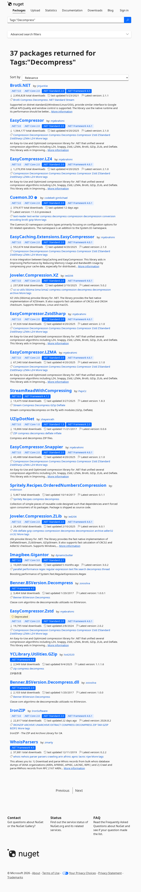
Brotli (16, 99)
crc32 (13, 534)
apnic (75, 756)
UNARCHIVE (42, 724)
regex (42, 569)
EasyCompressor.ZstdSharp (38, 313)
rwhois (25, 756)
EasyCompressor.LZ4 (31, 159)
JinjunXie (42, 85)
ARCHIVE (29, 724)
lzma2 (44, 289)
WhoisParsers (24, 742)
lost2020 (69, 654)
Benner (17, 597)
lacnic (82, 756)
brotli (25, 219)
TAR (99, 724)
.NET (51, 99)
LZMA (26, 138)
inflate (57, 433)
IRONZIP (18, 724)
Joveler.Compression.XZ (34, 275)
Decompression (39, 135)
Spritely (17, 499)
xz (14, 289)
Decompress (40, 99)
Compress (26, 99)
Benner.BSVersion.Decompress (41, 583)
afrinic (67, 756)
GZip (53, 405)
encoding (15, 219)
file (76, 569)
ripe (88, 756)
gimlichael (61, 197)
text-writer (33, 216)
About (36, 873)
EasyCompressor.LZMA (33, 352)
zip (15, 668)
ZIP (15, 433)
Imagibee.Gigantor (29, 554)
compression (75, 216)
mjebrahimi (57, 120)
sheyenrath (47, 419)
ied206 (69, 275)
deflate (49, 433)
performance (30, 569)
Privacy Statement (110, 873)
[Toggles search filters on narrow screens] (127, 34)
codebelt (50, 197)
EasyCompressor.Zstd (32, 611)
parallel (17, 569)
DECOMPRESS (83, 724)
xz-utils (21, 289)
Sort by (15, 77)
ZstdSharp (16, 138)
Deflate (61, 405)
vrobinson (16, 489)
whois (16, 756)
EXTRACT (55, 724)
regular (50, 569)
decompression (92, 216)
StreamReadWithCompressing (41, 390)
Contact (14, 817)
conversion (108, 216)
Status (55, 817)
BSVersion (29, 597)
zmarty (49, 742)
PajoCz (82, 391)
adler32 (108, 530)
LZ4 (32, 138)
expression (61, 569)
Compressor (84, 135)
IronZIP (17, 710)
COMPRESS (68, 724)
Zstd (94, 135)
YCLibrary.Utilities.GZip (33, 654)
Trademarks (15, 877)
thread (106, 569)
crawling (52, 756)
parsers (42, 756)
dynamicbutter (64, 555)
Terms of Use (50, 873)
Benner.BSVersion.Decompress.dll (44, 682)
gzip (31, 219)
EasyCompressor (27, 120)
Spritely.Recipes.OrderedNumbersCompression (58, 485)
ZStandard (104, 135)
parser (33, 756)
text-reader (19, 216)
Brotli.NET (20, 85)
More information (61, 111)
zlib (15, 530)
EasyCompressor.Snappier (36, 447)
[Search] (127, 20)
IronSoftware (39, 711)
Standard (60, 99)
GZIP (105, 724)
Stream (70, 99)
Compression (21, 135)
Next (79, 790)
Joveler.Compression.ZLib (36, 516)
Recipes (27, 499)
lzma (38, 289)
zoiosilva (85, 583)
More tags (42, 138)
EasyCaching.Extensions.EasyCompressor (52, 237)
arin (60, 756)
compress (46, 216)
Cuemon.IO (21, 197)
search (82, 569)
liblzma (30, 289)
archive (14, 293)
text (71, 569)
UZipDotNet (22, 419)
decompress (59, 216)
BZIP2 (13, 728)
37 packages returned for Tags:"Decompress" (53, 57)
